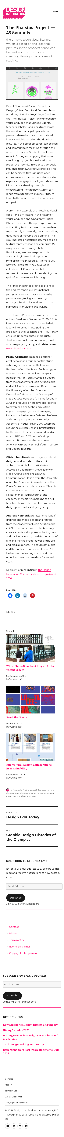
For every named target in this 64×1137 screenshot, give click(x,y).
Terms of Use (17, 940)
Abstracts (17, 790)
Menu (56, 11)
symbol (16, 796)
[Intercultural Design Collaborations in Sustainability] (30, 747)
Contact (14, 927)
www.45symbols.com (18, 348)
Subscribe (16, 897)
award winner (46, 790)
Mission (13, 933)
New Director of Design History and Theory (30, 1024)
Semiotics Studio (16, 717)
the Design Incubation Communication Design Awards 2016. (31, 574)
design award (12, 793)
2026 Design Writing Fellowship (23, 1044)
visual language (28, 796)
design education (28, 793)
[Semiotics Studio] (30, 699)
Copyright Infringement (23, 953)
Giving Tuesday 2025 (16, 1030)
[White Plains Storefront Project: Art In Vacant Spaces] (30, 648)
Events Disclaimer (19, 946)
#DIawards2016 (32, 790)
